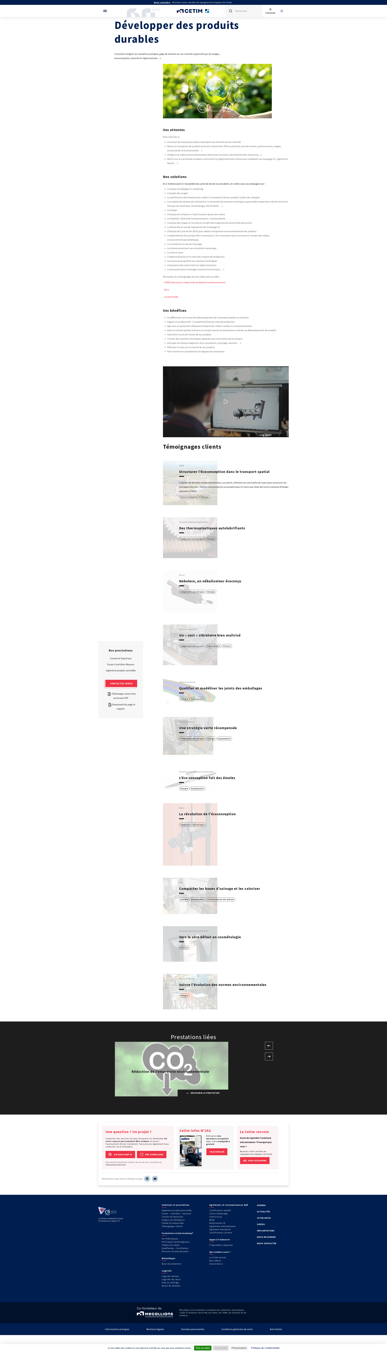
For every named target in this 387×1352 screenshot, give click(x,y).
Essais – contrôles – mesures (176, 1213)
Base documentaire (171, 1263)
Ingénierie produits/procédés (177, 1210)
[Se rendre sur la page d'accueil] (193, 11)
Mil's (166, 289)
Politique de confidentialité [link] (265, 1348)
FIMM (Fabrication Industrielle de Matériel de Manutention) (194, 282)
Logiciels (167, 1270)
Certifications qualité (220, 1210)
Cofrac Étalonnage (218, 1213)
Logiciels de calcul (171, 1279)
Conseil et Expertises (121, 658)
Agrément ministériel (220, 1229)
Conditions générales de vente (237, 1329)
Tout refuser (221, 1348)
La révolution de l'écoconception (207, 814)
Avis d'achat (276, 1329)
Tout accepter (203, 1348)
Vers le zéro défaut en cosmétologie (210, 937)
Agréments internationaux (222, 1226)
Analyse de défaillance (173, 1220)
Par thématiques (170, 1238)
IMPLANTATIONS (266, 1230)
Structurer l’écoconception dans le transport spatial (224, 471)
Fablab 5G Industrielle (173, 1223)
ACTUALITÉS (263, 1211)
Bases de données (171, 1285)
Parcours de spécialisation (175, 1251)
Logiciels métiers (170, 1276)
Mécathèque (168, 1258)
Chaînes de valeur (171, 1245)
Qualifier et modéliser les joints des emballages (220, 688)
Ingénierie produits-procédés (121, 670)
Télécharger (216, 1151)
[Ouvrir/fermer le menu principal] (105, 11)
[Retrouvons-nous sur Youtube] (155, 1179)
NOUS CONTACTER (266, 1243)
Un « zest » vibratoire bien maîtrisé (210, 635)
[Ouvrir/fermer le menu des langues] (281, 11)
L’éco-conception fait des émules (207, 777)
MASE (212, 1220)
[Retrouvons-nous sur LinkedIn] (147, 1179)
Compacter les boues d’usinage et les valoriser (219, 888)
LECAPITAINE (171, 296)
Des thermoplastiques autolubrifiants (212, 528)
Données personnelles (192, 1329)
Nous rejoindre (162, 2)
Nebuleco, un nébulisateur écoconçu (210, 581)
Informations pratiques (116, 1164)
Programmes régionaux (221, 1245)
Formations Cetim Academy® (177, 1233)
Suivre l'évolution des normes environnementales (223, 984)
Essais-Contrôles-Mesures (120, 664)
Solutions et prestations (175, 1205)
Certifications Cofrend (220, 1232)
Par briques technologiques (176, 1241)
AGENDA (261, 1205)
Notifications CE (217, 1223)
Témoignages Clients (172, 1226)
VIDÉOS (261, 1224)
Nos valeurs (215, 1260)
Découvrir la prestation (205, 1093)
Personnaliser (239, 1348)
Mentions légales (155, 1329)
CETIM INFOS (264, 1218)
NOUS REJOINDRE (266, 1237)
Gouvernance (216, 1263)
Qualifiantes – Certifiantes (175, 1248)
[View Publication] (190, 1151)
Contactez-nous (121, 683)
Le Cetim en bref (217, 1257)
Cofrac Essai (215, 1216)
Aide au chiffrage (170, 1282)
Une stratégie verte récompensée (208, 727)
